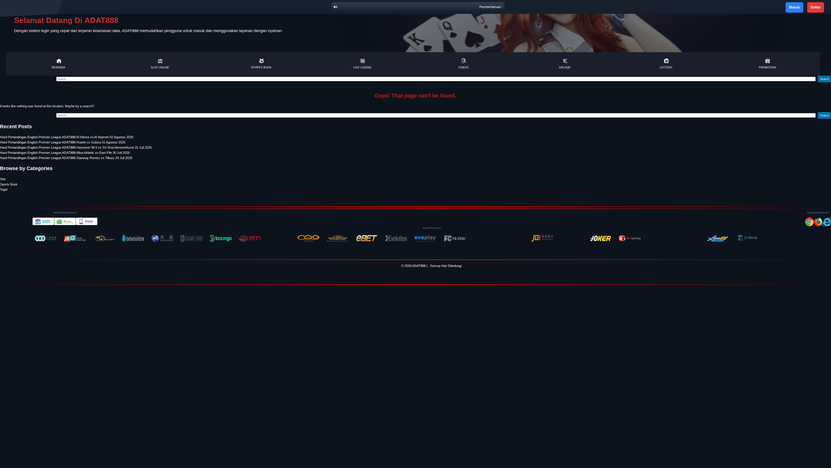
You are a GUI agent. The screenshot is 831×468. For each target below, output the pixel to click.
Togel (3, 189)
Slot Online (160, 67)
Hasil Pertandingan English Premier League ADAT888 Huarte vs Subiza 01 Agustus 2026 (62, 142)
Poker (464, 67)
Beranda (58, 67)
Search (824, 79)
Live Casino (362, 67)
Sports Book (261, 67)
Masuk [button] (794, 7)
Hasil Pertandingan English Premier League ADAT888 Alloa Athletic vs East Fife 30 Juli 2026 (65, 152)
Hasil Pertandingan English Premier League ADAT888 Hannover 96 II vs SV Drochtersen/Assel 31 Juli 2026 (76, 147)
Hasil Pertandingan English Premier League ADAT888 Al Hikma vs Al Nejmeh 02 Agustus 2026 (66, 137)
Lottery (666, 67)
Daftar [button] (816, 7)
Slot (2, 179)
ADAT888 (419, 266)
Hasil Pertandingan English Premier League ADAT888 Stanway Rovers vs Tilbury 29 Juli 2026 (66, 158)
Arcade (565, 67)
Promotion (767, 67)
